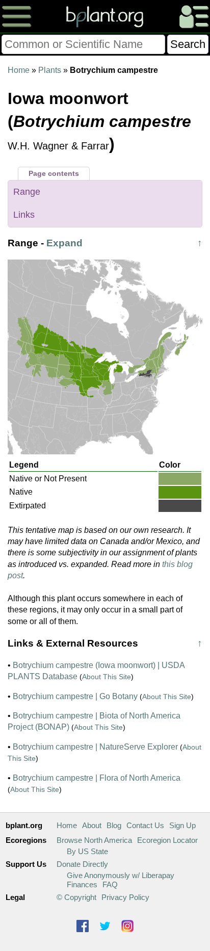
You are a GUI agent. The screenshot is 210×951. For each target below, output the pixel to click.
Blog (114, 825)
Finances (82, 884)
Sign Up (182, 825)
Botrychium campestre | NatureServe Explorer (95, 746)
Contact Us (145, 825)
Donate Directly (82, 864)
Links (24, 215)
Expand (64, 243)
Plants (49, 70)
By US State (87, 851)
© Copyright (76, 897)
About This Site (106, 677)
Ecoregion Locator (167, 840)
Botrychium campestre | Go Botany (75, 696)
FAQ (110, 884)
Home (19, 70)
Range (26, 192)
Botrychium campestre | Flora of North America (96, 778)
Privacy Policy (125, 897)
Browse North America (94, 840)
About (91, 825)
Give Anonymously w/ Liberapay (120, 875)
